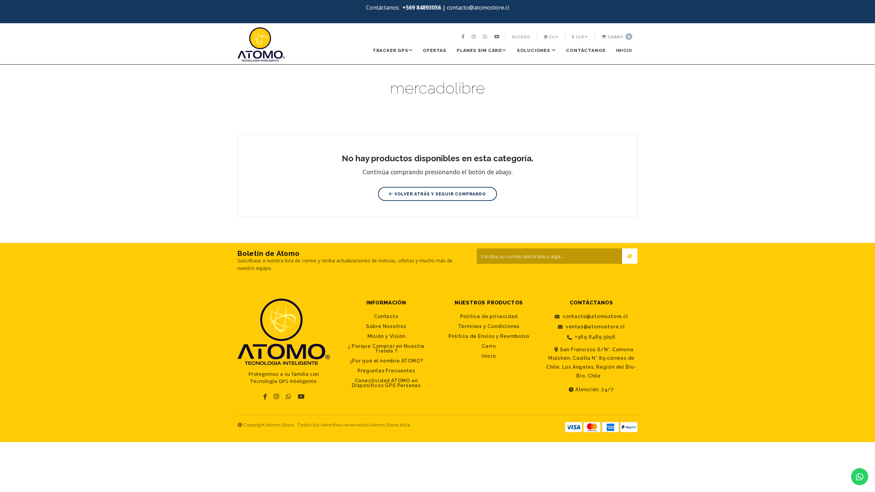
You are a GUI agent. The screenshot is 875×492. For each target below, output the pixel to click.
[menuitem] (464, 37)
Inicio (624, 50)
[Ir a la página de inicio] (261, 44)
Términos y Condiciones (489, 326)
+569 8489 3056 (595, 337)
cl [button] (551, 37)
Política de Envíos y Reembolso (488, 336)
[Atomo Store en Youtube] (498, 37)
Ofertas (434, 50)
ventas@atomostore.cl (594, 326)
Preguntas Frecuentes (386, 370)
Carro (618, 37)
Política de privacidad (489, 316)
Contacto (386, 316)
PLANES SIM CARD (479, 50)
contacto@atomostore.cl (594, 316)
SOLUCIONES (534, 50)
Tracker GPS (390, 50)
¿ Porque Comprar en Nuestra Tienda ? (386, 348)
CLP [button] (579, 37)
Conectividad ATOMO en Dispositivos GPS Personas (386, 383)
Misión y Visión (386, 336)
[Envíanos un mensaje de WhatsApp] (859, 476)
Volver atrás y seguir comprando (439, 194)
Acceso (521, 37)
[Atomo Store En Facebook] (464, 37)
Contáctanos (586, 50)
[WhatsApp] (486, 37)
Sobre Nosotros (386, 326)
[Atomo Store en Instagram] (474, 37)
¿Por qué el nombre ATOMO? (386, 360)
